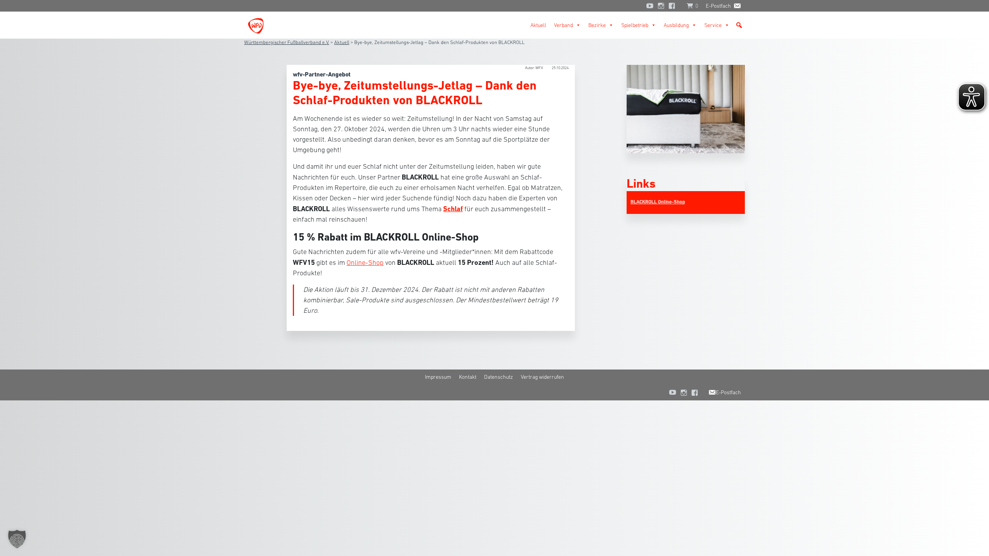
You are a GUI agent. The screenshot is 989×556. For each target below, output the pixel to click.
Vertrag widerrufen (542, 377)
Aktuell (538, 25)
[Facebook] (673, 6)
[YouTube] (650, 6)
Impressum (438, 377)
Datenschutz (498, 377)
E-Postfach (718, 6)
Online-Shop (365, 262)
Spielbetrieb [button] (634, 25)
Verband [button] (563, 25)
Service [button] (713, 25)
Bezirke (597, 25)
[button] (739, 25)
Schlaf (453, 209)
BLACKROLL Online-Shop (657, 202)
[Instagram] (661, 6)
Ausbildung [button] (676, 25)
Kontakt (467, 377)
